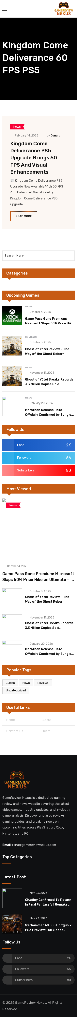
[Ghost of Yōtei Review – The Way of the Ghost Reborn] (12, 345)
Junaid (55, 135)
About (47, 720)
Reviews (31, 337)
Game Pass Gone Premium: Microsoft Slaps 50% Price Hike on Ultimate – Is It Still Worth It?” (38, 579)
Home (10, 720)
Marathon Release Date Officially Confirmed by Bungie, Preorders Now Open (48, 414)
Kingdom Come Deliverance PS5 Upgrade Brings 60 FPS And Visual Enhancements (33, 158)
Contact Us (14, 731)
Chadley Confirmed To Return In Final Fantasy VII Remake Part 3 (48, 904)
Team (46, 731)
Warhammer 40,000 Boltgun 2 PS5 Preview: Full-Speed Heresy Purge (48, 929)
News (29, 306)
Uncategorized (16, 690)
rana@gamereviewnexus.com (34, 845)
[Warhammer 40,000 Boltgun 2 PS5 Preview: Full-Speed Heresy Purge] (12, 924)
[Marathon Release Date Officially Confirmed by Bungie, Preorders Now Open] (12, 406)
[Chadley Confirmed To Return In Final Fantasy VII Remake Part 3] (12, 898)
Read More (24, 216)
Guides (10, 683)
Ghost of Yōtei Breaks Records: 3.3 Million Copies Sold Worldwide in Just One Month (49, 384)
